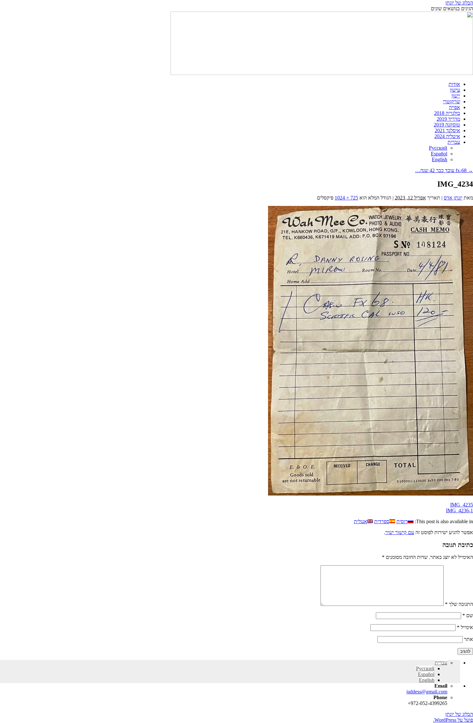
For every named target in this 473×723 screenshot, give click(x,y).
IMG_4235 (461, 504)
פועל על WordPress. (453, 720)
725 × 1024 (346, 197)
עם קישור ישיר (399, 532)
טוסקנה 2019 (447, 124)
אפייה (454, 107)
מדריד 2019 (448, 119)
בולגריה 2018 (447, 113)
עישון (455, 90)
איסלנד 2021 (447, 130)
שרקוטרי (451, 101)
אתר (468, 639)
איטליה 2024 (447, 136)
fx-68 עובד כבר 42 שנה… (444, 170)
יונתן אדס (453, 197)
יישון (455, 95)
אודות (454, 84)
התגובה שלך (459, 604)
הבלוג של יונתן (459, 2)
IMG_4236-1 (459, 510)
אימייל (465, 627)
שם (467, 615)
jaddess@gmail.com (426, 691)
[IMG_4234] (370, 493)
